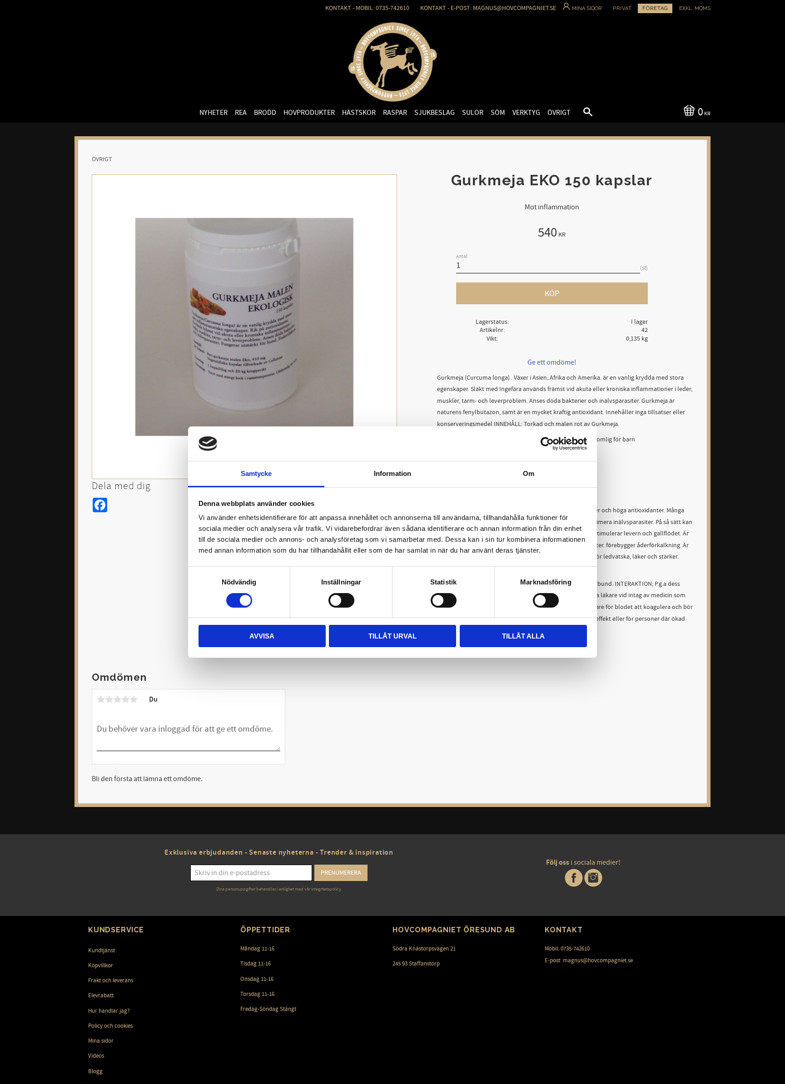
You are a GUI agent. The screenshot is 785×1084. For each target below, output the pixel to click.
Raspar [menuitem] (395, 112)
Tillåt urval (392, 636)
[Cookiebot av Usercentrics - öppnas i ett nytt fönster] (547, 443)
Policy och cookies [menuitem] (110, 1026)
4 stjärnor (125, 699)
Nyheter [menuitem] (213, 112)
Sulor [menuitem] (472, 112)
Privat (622, 8)
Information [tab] (392, 473)
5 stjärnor (133, 699)
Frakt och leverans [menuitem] (110, 980)
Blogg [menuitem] (95, 1071)
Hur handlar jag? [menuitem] (109, 1011)
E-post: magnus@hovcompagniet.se (589, 960)
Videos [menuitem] (96, 1055)
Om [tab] (528, 473)
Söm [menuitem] (498, 112)
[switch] (341, 600)
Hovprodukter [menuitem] (309, 112)
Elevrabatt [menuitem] (101, 995)
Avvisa (261, 636)
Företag (655, 8)
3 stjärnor (117, 699)
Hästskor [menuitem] (359, 112)
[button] (580, 113)
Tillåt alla (523, 636)
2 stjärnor (109, 699)
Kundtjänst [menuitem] (101, 950)
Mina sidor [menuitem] (101, 1040)
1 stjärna (101, 699)
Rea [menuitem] (241, 112)
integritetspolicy (326, 889)
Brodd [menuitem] (265, 112)
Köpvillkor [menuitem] (100, 965)
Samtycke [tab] (256, 473)
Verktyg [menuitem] (526, 112)
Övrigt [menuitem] (559, 112)
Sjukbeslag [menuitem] (434, 112)
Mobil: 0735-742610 (567, 948)
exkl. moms (694, 8)
